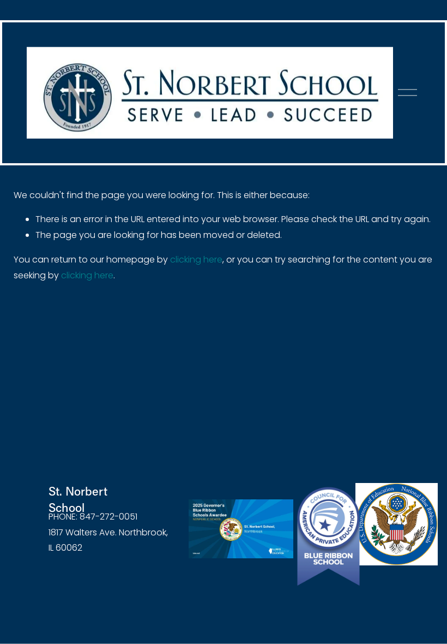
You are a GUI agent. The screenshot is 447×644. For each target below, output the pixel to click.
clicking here (196, 259)
